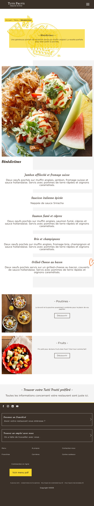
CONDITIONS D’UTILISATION (30, 483)
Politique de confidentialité (52, 483)
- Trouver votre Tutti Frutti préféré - (47, 390)
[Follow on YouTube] (17, 406)
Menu (16, 20)
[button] (88, 4)
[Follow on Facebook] (3, 406)
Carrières (36, 454)
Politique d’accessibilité (74, 483)
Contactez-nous (68, 448)
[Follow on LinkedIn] (13, 406)
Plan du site (15, 483)
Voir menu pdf (20, 472)
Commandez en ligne (20, 464)
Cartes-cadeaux (68, 454)
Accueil (8, 20)
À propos (35, 448)
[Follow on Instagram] (8, 406)
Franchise (6, 454)
